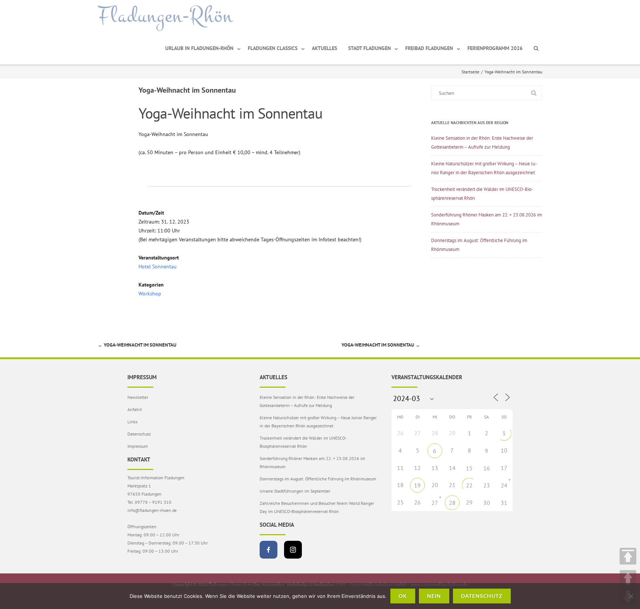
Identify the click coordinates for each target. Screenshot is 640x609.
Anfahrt (134, 409)
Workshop (150, 293)
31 (504, 502)
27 (434, 502)
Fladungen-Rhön (165, 16)
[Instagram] (293, 550)
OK (403, 596)
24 (504, 485)
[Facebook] (268, 550)
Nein (434, 596)
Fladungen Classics (272, 48)
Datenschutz (139, 434)
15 (469, 468)
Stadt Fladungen (369, 48)
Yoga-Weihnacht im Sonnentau (137, 345)
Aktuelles (324, 48)
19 (417, 485)
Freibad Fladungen (429, 48)
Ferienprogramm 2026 (495, 48)
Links (132, 421)
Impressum (137, 446)
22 (469, 485)
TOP (628, 556)
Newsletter (137, 397)
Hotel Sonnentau (158, 266)
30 (486, 502)
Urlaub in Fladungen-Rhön (199, 48)
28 (452, 502)
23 (486, 485)
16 (486, 468)
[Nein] (630, 596)
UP (628, 578)
